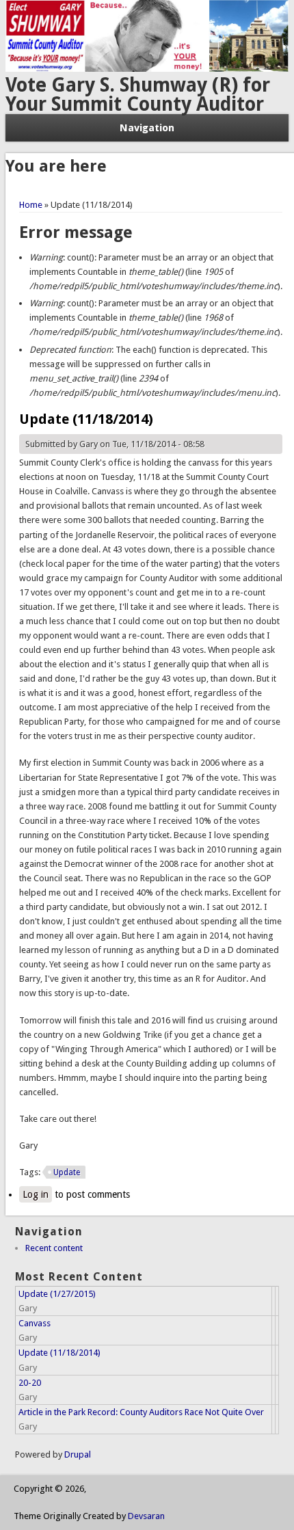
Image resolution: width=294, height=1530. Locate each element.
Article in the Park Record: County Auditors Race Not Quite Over (141, 1412)
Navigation (147, 128)
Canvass (34, 1323)
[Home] (147, 69)
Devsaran (146, 1516)
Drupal (77, 1454)
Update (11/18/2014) (59, 1352)
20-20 (29, 1383)
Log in (36, 1194)
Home (30, 205)
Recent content (54, 1248)
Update (66, 1172)
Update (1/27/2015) (57, 1294)
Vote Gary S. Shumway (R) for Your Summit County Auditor (137, 95)
